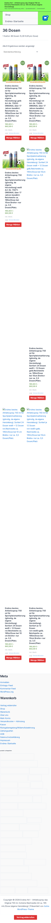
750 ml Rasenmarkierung (14, 770)
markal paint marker (13, 820)
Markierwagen (30, 827)
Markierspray (10, 827)
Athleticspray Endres (14, 777)
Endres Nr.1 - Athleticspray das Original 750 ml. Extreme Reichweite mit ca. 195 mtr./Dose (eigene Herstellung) (23, 5)
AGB (2, 734)
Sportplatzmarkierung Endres (19, 883)
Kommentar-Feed (8, 688)
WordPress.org (6, 692)
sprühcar (7, 890)
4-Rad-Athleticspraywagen (17, 756)
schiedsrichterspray (13, 855)
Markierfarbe (34, 820)
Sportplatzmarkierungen (16, 876)
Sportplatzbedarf (12, 862)
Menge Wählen (13, 138)
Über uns (4, 715)
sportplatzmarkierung (14, 869)
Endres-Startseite (14, 21)
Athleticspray (39, 770)
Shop (7, 14)
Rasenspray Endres (13, 848)
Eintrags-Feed (6, 685)
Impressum (5, 740)
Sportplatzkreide (35, 862)
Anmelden (4, 682)
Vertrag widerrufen (8, 705)
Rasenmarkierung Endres (16, 841)
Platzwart (30, 834)
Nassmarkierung (11, 834)
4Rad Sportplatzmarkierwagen (19, 763)
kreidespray (9, 805)
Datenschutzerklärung (10, 737)
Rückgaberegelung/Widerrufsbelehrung (17, 728)
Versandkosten (14, 133)
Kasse (3, 724)
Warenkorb (5, 712)
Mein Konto (5, 718)
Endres (37, 784)
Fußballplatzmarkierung (33, 791)
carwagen (24, 785)
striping (21, 890)
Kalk (37, 798)
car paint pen (8, 785)
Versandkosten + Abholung (12, 721)
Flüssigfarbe (9, 791)
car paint (35, 777)
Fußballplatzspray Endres (16, 798)
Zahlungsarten (6, 731)
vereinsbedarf (38, 890)
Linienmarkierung (12, 813)
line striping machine (32, 805)
